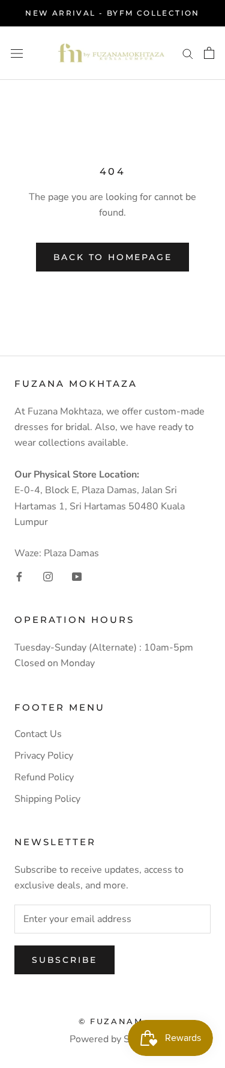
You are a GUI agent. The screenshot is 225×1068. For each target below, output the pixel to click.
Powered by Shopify (113, 1039)
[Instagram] (48, 576)
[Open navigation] (17, 53)
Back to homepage (112, 257)
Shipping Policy (47, 799)
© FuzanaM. (112, 1021)
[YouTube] (77, 576)
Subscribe (64, 959)
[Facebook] (19, 576)
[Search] (187, 52)
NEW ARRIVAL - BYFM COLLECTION (112, 12)
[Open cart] (209, 53)
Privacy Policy (43, 755)
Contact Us (38, 734)
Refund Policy (44, 777)
